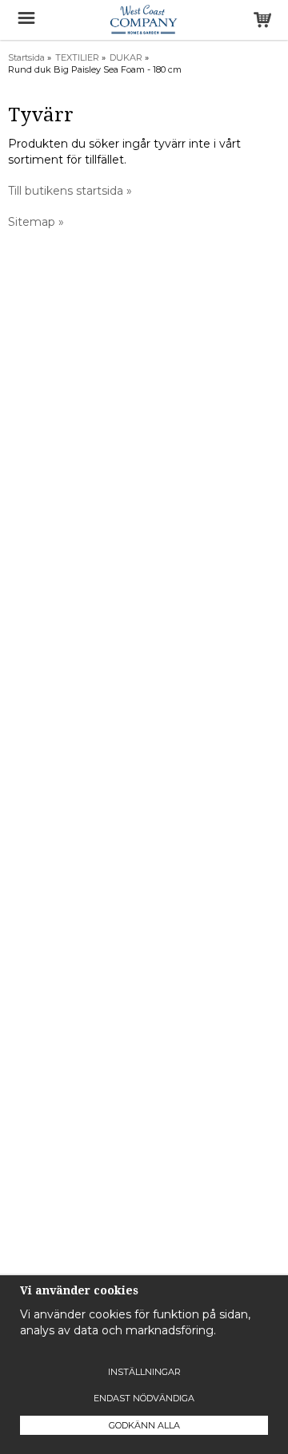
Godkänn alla (144, 1425)
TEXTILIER (77, 57)
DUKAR (126, 57)
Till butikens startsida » (70, 191)
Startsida (26, 57)
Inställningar (144, 1371)
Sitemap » (36, 222)
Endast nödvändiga (144, 1398)
